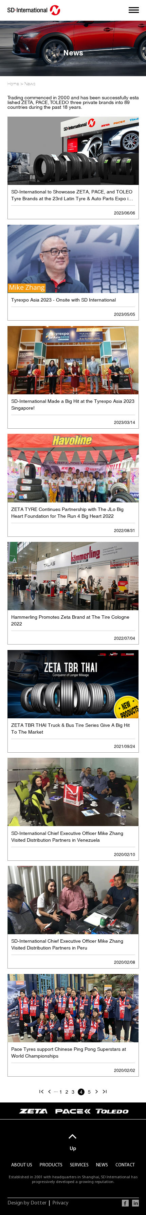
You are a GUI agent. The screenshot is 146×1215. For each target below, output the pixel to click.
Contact (125, 1165)
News (29, 83)
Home (13, 83)
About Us (21, 1165)
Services (79, 1165)
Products (51, 1165)
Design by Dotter (27, 1203)
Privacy (60, 1203)
